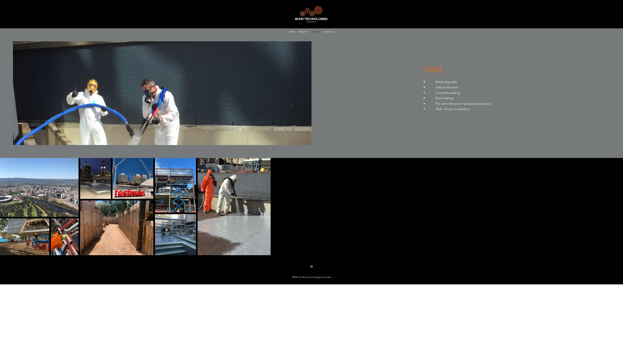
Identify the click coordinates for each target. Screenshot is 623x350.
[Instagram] (311, 266)
